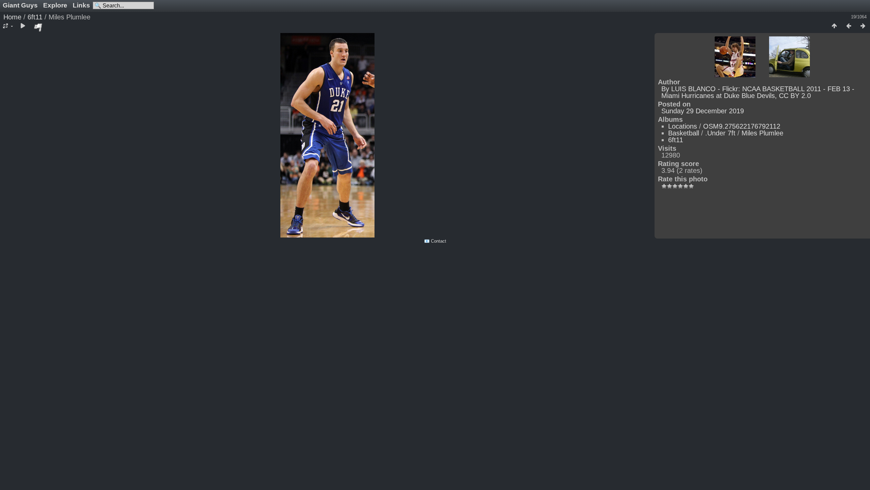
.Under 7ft (720, 133)
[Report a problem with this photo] (38, 27)
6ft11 (35, 17)
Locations (682, 126)
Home (12, 17)
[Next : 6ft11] (863, 26)
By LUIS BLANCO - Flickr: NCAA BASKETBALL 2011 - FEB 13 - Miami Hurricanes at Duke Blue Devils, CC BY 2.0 (757, 92)
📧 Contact (435, 241)
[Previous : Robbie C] (848, 26)
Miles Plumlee (762, 133)
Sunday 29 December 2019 (702, 111)
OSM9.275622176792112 (741, 126)
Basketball (683, 133)
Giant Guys (20, 5)
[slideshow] (23, 26)
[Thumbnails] (834, 26)
